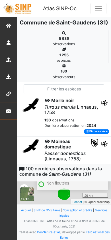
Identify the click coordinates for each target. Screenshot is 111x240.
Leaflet (77, 201)
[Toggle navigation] (98, 8)
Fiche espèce (98, 131)
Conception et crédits (77, 210)
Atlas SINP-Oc (60, 8)
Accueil (26, 210)
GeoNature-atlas (48, 232)
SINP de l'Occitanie (47, 210)
